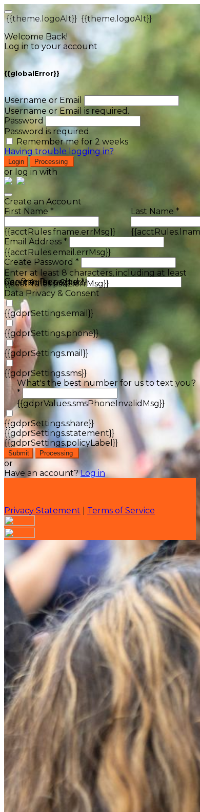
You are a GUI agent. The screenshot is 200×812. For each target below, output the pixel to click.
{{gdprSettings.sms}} (45, 373)
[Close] (8, 194)
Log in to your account (50, 46)
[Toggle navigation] (8, 11)
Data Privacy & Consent (51, 293)
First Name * (29, 211)
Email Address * (35, 241)
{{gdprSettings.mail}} (46, 353)
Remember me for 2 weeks (72, 142)
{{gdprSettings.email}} (48, 313)
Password (24, 121)
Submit (18, 453)
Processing (52, 161)
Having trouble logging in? (59, 151)
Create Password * (41, 262)
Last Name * (155, 211)
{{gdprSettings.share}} (49, 423)
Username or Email (43, 100)
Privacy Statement (42, 510)
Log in (93, 473)
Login (16, 161)
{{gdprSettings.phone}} (51, 333)
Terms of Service (121, 510)
